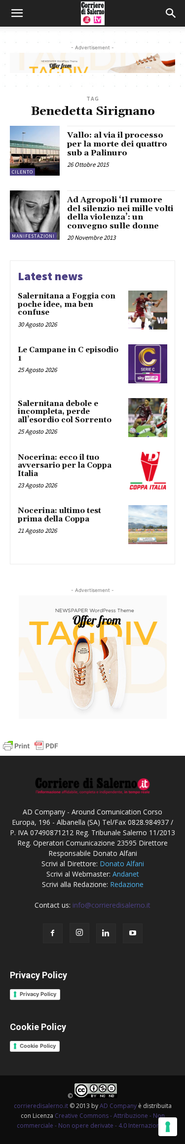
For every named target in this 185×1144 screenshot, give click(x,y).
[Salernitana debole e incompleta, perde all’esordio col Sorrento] (147, 417)
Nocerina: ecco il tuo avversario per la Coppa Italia (64, 466)
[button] (171, 13)
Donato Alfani (122, 863)
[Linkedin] (106, 933)
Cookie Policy (38, 1045)
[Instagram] (79, 933)
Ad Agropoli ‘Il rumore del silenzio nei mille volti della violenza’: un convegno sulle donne (120, 213)
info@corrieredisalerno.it (111, 905)
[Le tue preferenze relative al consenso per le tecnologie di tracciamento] (167, 1126)
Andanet (125, 874)
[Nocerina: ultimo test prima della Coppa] (147, 524)
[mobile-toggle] (17, 13)
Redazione (127, 884)
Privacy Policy (38, 994)
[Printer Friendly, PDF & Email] (30, 750)
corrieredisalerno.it (41, 1106)
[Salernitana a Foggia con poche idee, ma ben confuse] (147, 310)
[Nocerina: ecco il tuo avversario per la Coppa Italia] (147, 471)
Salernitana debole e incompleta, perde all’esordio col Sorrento (64, 412)
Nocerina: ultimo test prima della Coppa (59, 515)
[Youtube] (133, 933)
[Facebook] (53, 933)
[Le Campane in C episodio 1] (147, 363)
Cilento (22, 172)
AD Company (118, 1106)
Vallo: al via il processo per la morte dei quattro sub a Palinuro (117, 143)
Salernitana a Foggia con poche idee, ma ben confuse (66, 304)
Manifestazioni (33, 236)
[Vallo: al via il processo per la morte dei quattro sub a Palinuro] (35, 151)
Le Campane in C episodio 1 (68, 354)
